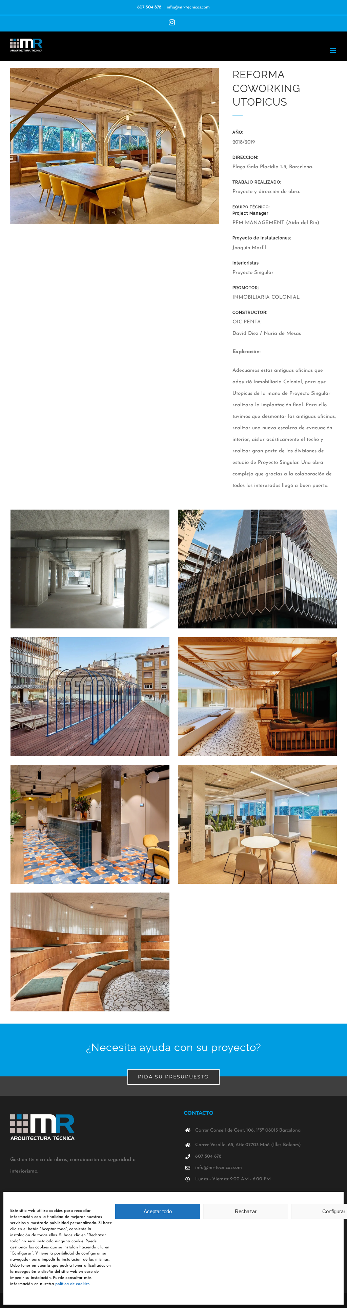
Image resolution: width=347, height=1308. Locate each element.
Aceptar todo (158, 1211)
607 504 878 (149, 7)
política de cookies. (72, 1284)
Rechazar (246, 1211)
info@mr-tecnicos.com (188, 7)
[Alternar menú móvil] (333, 50)
